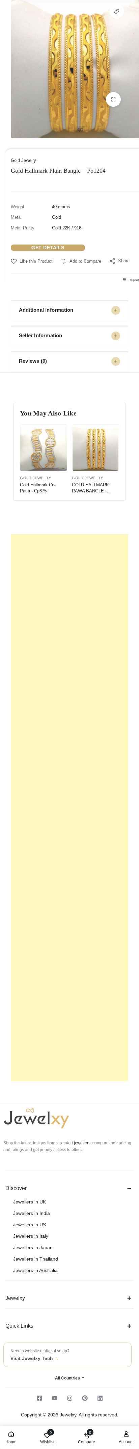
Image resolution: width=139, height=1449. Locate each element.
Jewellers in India (31, 1213)
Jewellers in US (29, 1224)
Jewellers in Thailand (35, 1259)
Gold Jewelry (23, 160)
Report (133, 280)
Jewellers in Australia (35, 1270)
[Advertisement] (69, 807)
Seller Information (40, 335)
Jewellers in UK (29, 1201)
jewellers (81, 1143)
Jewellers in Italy (30, 1236)
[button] (116, 11)
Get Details (47, 247)
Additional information (46, 310)
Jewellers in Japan (33, 1247)
